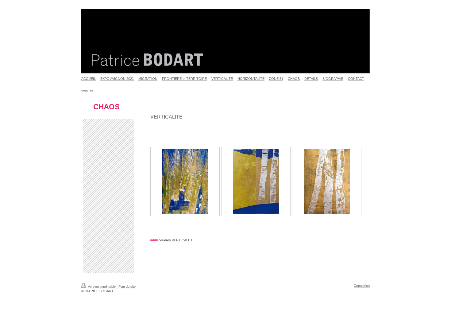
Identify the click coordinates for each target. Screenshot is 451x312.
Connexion (362, 285)
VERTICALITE (182, 240)
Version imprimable (102, 286)
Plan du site (127, 286)
